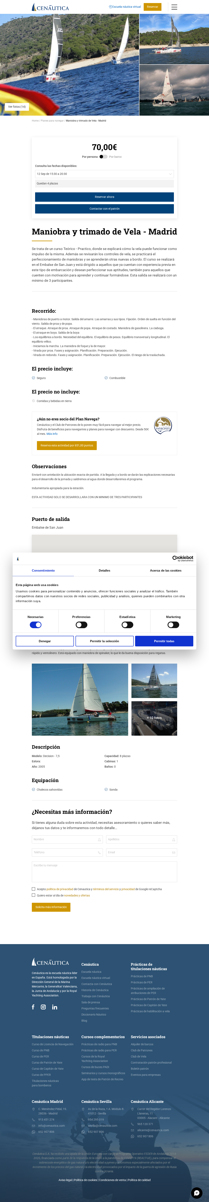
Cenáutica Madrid (47, 1101)
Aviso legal (65, 1180)
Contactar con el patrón (105, 208)
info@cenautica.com (51, 1125)
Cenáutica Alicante (147, 1101)
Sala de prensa (90, 1002)
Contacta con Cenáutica (96, 984)
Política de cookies (85, 1180)
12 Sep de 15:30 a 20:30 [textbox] (52, 174)
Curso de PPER (41, 1075)
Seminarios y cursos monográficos (103, 1073)
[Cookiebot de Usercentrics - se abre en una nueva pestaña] (175, 559)
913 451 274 (46, 1119)
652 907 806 (46, 1132)
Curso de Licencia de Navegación (52, 1044)
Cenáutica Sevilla (96, 1101)
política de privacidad (60, 889)
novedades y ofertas (77, 895)
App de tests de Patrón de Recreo (102, 1079)
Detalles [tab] (104, 570)
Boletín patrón (140, 1069)
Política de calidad (139, 1180)
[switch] (81, 624)
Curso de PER (40, 1056)
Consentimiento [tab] (43, 570)
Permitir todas (164, 641)
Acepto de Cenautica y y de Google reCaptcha (99, 889)
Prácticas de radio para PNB (99, 1044)
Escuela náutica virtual (126, 7)
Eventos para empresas (146, 1075)
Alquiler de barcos (142, 1044)
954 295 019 (96, 1119)
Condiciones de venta (112, 1180)
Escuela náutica (91, 972)
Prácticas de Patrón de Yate (148, 999)
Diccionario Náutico (93, 1014)
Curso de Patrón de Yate (47, 1062)
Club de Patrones (141, 1050)
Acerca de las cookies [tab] (165, 570)
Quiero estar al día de (63, 895)
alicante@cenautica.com (153, 1130)
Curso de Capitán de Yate (47, 1069)
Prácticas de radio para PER (99, 1050)
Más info (52, 434)
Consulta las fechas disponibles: (56, 166)
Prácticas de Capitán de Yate (149, 1005)
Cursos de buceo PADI (95, 1067)
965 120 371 (145, 1124)
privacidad (128, 889)
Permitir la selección (104, 641)
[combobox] (104, 174)
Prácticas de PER (141, 982)
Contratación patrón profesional (151, 1062)
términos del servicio (106, 889)
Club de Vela (138, 1056)
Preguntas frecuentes (95, 1008)
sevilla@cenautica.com (102, 1125)
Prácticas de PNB (142, 976)
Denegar (45, 641)
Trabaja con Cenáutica (95, 996)
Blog (84, 1020)
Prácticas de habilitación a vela (150, 1011)
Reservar (152, 7)
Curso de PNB (40, 1050)
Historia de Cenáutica (95, 990)
